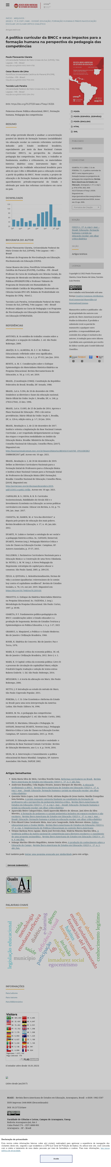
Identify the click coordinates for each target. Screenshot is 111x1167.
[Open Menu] (7, 4)
